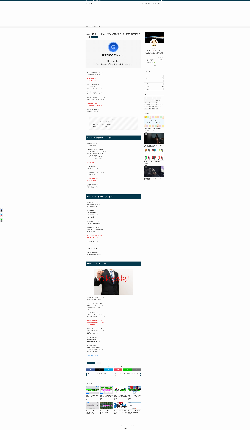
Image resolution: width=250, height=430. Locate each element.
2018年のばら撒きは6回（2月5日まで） (102, 122)
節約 (159, 106)
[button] (90, 369)
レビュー (160, 104)
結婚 (150, 108)
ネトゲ (156, 104)
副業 (147, 81)
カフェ (146, 102)
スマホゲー (151, 102)
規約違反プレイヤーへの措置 (100, 126)
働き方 (147, 78)
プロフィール (116, 425)
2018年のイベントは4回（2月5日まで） (102, 124)
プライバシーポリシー (125, 425)
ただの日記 (148, 86)
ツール (156, 102)
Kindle (154, 97)
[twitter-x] (158, 0)
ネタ (152, 104)
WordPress (152, 100)
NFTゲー (146, 100)
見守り (153, 108)
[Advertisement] (125, 16)
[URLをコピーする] (136, 369)
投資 (147, 83)
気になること (148, 89)
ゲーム (147, 75)
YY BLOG (89, 4)
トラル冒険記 (147, 104)
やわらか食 (157, 100)
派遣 (156, 106)
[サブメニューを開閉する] (163, 76)
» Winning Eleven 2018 (92, 355)
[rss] (160, 0)
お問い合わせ (133, 425)
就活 (150, 106)
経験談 (146, 108)
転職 (157, 108)
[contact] (161, 0)
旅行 (153, 106)
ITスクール (149, 97)
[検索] (163, 0)
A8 (145, 97)
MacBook (159, 97)
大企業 (146, 106)
